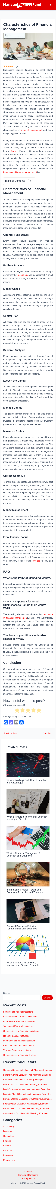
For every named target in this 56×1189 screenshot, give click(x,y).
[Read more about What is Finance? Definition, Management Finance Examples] (28, 947)
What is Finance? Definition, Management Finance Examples (23, 963)
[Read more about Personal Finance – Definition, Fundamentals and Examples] (28, 910)
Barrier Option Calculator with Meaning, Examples (26, 1108)
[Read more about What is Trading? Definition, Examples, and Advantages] (28, 765)
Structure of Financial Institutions (18, 1026)
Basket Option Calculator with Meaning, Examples (26, 1104)
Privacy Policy (28, 1178)
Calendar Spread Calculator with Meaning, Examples (27, 1070)
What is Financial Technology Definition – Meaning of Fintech (28, 817)
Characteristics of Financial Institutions (21, 1031)
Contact (28, 1171)
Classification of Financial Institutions (20, 1016)
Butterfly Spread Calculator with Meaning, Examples (27, 1075)
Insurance (7, 1150)
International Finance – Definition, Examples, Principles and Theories (25, 890)
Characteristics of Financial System (19, 1055)
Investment (8, 1155)
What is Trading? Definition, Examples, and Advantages (27, 781)
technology (23, 275)
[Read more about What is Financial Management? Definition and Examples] (28, 837)
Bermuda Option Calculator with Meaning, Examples (27, 1099)
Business (7, 1131)
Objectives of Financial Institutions (19, 1021)
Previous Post (9, 733)
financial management (31, 130)
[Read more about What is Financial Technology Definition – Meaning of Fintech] (28, 801)
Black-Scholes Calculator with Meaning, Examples (26, 1089)
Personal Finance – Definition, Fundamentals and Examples (22, 927)
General (7, 1145)
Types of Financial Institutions (17, 1050)
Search (6, 993)
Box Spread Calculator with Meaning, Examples (25, 1084)
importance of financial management (20, 172)
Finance (7, 1141)
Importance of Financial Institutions (19, 1040)
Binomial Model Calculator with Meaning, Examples (27, 1094)
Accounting (8, 1126)
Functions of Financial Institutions (18, 1045)
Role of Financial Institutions (16, 1036)
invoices (36, 561)
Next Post (49, 733)
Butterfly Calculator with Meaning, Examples (23, 1079)
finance (14, 151)
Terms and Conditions (28, 1175)
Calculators (8, 1136)
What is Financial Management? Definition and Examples (23, 854)
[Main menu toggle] (50, 5)
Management (9, 1160)
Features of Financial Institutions (18, 1012)
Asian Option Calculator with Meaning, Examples (25, 1113)
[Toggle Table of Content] (29, 181)
